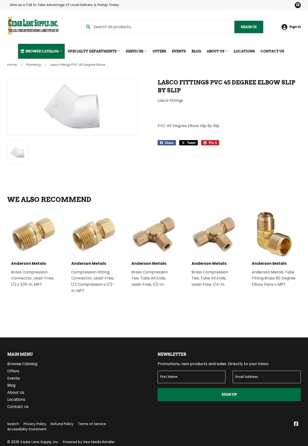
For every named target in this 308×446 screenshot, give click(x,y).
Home (12, 64)
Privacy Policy (35, 423)
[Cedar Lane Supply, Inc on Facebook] (296, 424)
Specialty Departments (92, 51)
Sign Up (229, 394)
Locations (244, 51)
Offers (159, 51)
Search (252, 27)
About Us (216, 51)
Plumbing (33, 64)
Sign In (295, 27)
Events (179, 51)
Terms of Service (92, 423)
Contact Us (272, 51)
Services (135, 51)
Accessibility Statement (27, 429)
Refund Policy (62, 423)
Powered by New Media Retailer (89, 442)
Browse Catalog (42, 51)
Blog (196, 51)
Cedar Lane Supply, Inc (39, 442)
